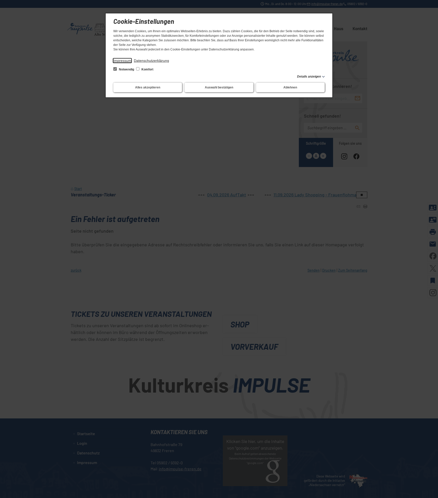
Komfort (147, 69)
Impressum (122, 61)
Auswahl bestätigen (219, 87)
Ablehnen (290, 87)
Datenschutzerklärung (151, 61)
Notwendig (126, 69)
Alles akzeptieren (147, 87)
